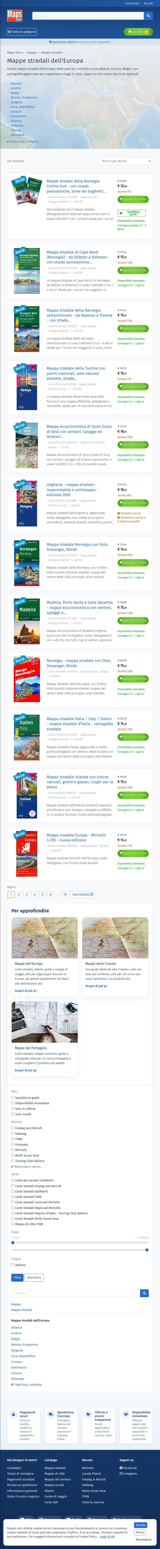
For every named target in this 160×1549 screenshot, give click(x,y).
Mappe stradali (51, 52)
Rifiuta (140, 1532)
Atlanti (49, 1491)
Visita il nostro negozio (23, 1496)
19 (64, 894)
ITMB (18, 1139)
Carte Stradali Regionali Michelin (38, 1208)
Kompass (21, 1144)
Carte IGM (51, 1502)
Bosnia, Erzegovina (24, 97)
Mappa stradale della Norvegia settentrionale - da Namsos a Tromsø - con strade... (79, 315)
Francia (16, 130)
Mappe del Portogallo (31, 1048)
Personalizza (143, 1539)
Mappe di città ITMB (29, 1224)
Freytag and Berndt (28, 1128)
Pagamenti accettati (21, 1479)
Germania (17, 135)
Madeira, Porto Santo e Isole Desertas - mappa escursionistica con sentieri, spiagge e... (80, 607)
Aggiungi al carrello (134, 199)
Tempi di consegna (20, 1473)
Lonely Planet (91, 1473)
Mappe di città (55, 1473)
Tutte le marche (93, 1502)
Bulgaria (16, 102)
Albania (16, 83)
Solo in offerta (25, 1109)
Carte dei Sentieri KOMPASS (34, 1180)
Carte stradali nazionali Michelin (37, 1202)
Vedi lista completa (28, 1385)
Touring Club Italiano (30, 1161)
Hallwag (20, 1134)
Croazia (16, 111)
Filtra (17, 1277)
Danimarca (18, 116)
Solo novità (23, 1114)
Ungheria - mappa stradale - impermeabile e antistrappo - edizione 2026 (72, 489)
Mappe (32, 52)
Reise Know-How (94, 1491)
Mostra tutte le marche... (28, 1166)
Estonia (16, 121)
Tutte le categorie (23, 32)
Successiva (81, 894)
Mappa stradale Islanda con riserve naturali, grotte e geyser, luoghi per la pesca (80, 781)
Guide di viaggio (56, 1496)
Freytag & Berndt (94, 1479)
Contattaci (14, 1468)
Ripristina (34, 1277)
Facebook (130, 1468)
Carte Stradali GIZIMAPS (31, 1191)
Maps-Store (15, 52)
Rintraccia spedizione (22, 1485)
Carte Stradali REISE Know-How (37, 1219)
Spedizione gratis (27, 1098)
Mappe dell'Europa (28, 964)
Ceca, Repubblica (23, 107)
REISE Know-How (27, 1155)
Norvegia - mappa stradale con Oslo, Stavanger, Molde (79, 663)
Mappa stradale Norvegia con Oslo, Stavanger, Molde (77, 547)
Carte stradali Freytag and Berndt (38, 1186)
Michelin (21, 1150)
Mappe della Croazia (100, 964)
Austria (16, 88)
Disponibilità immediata (32, 1103)
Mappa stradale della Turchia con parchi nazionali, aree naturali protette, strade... (76, 373)
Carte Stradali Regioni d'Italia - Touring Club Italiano (51, 1213)
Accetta (141, 1525)
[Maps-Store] (15, 16)
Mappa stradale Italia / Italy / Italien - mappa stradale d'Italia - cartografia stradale (80, 723)
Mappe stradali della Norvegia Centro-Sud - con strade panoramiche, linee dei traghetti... (76, 186)
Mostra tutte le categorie (24, 141)
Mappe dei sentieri (58, 1479)
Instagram (129, 1473)
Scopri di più (24, 991)
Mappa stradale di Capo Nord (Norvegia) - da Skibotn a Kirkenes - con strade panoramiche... (78, 257)
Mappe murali (54, 1485)
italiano (20, 1265)
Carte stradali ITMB (28, 1197)
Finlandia (17, 125)
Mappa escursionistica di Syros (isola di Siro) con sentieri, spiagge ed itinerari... (79, 431)
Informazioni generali (22, 1491)
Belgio (15, 93)
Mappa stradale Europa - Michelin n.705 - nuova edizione (76, 837)
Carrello (139, 32)
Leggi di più (107, 1536)
